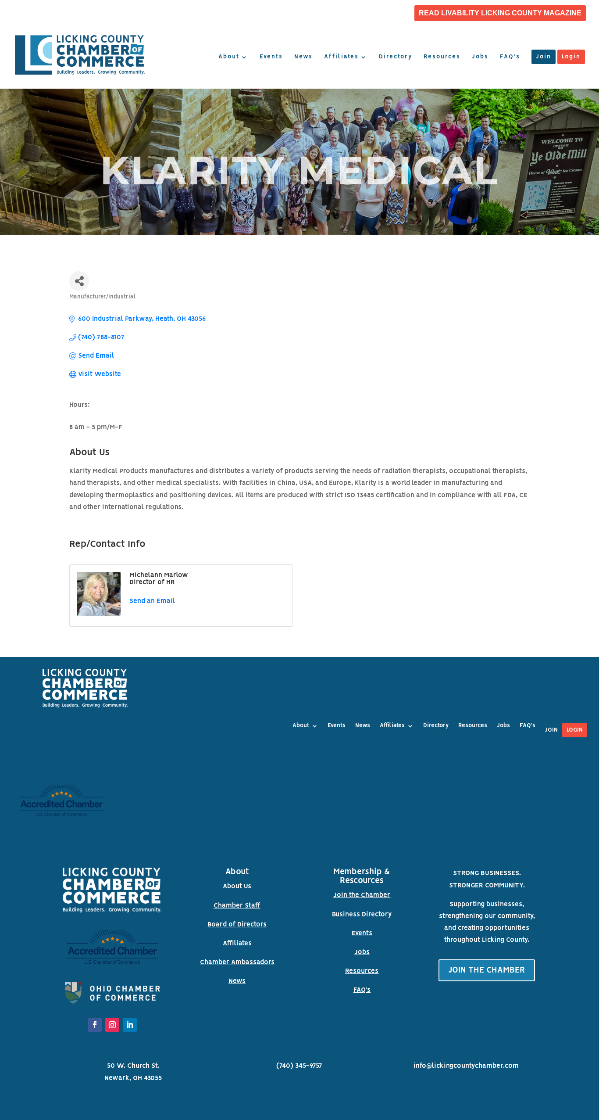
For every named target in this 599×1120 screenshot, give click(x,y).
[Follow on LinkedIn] (130, 1025)
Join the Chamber (361, 895)
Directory (395, 57)
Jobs (480, 57)
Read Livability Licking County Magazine (500, 13)
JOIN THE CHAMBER (486, 970)
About (228, 57)
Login (571, 57)
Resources (442, 57)
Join (543, 57)
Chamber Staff (237, 905)
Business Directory (362, 914)
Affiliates (341, 57)
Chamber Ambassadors (237, 962)
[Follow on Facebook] (95, 1025)
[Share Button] (79, 281)
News (303, 57)
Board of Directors (237, 924)
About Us (237, 886)
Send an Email (152, 601)
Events (271, 57)
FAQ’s (510, 57)
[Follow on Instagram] (112, 1025)
